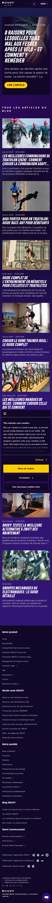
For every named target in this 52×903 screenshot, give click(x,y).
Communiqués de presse (12, 774)
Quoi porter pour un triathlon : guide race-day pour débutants (25, 221)
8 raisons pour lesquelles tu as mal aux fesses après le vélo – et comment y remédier (22, 46)
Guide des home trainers (12, 738)
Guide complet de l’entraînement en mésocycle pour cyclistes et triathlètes (24, 282)
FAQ (3, 670)
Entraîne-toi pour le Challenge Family (18, 720)
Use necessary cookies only (26, 487)
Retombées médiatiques (12, 782)
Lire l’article (16, 85)
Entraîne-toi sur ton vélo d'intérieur (17, 706)
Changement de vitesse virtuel (15, 661)
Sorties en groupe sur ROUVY (14, 729)
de (11, 886)
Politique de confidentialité (13, 792)
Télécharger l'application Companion (18, 861)
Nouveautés (7, 644)
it (17, 886)
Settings (39, 460)
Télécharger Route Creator (13, 866)
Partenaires (7, 765)
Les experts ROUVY (10, 814)
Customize (24, 478)
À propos (6, 756)
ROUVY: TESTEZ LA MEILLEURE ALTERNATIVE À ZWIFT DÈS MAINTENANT (22, 529)
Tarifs (4, 639)
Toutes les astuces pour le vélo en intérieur (21, 810)
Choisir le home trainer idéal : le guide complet (25, 343)
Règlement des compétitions (17, 882)
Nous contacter (8, 751)
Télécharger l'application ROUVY (16, 855)
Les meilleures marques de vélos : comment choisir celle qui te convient (24, 403)
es (14, 886)
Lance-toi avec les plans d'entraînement (19, 724)
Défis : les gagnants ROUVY (13, 733)
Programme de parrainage (13, 769)
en (3, 886)
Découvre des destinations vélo (15, 702)
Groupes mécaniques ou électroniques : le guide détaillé (20, 592)
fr (7, 886)
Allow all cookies (26, 468)
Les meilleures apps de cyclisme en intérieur (21, 818)
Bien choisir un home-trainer (14, 823)
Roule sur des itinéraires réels (15, 697)
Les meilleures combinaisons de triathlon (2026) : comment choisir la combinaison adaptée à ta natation (26, 160)
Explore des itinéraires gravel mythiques (20, 715)
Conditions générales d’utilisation (16, 878)
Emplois (5, 760)
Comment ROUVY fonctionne (14, 652)
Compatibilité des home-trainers (16, 648)
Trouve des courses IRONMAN (14, 711)
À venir (5, 679)
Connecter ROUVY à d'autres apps (16, 657)
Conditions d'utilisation (12, 796)
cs (21, 886)
